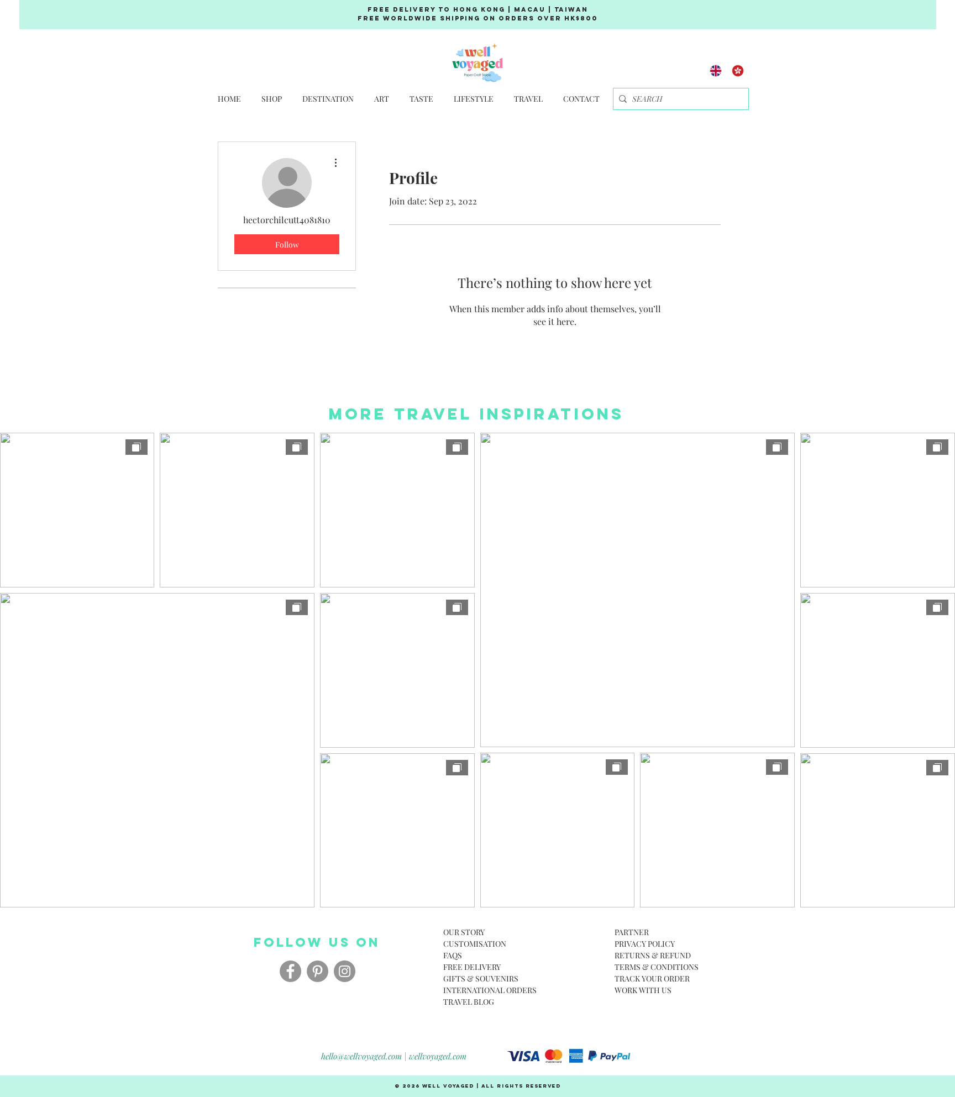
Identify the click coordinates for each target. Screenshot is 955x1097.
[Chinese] (738, 70)
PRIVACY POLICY (645, 943)
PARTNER (632, 932)
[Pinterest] (317, 971)
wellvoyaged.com (437, 1056)
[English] (716, 70)
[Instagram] (344, 971)
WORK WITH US (643, 990)
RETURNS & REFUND (653, 955)
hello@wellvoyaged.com (361, 1056)
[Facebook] (290, 971)
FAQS (452, 955)
